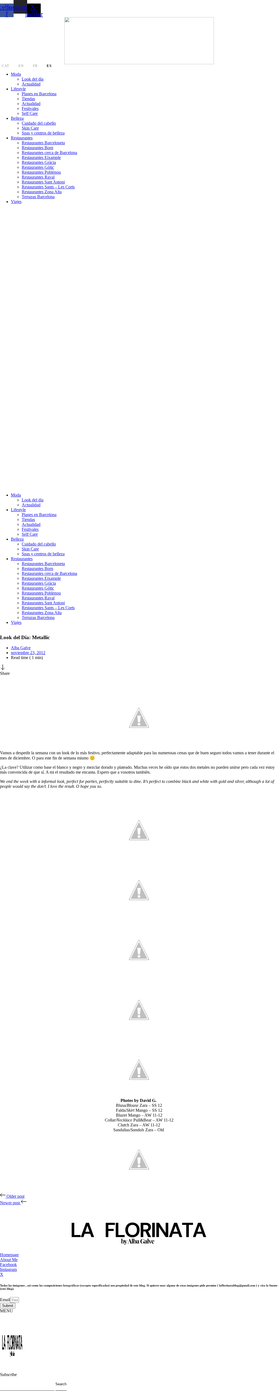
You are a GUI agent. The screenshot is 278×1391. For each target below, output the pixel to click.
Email (5, 1299)
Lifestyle (18, 89)
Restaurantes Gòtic (38, 167)
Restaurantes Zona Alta (42, 191)
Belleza (17, 118)
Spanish (50, 66)
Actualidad (31, 84)
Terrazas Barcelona (38, 196)
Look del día (32, 79)
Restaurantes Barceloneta (43, 142)
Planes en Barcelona (39, 93)
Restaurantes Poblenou (41, 172)
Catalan (8, 66)
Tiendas (28, 98)
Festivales (30, 108)
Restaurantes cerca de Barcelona (49, 152)
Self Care (30, 113)
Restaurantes (22, 138)
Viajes (16, 201)
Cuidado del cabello (39, 123)
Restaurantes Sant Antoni (43, 182)
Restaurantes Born (37, 147)
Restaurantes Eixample (41, 157)
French (38, 66)
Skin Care (30, 128)
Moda (16, 74)
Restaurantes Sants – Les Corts (48, 187)
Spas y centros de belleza (43, 133)
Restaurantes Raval (38, 177)
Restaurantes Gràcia (39, 162)
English (24, 66)
